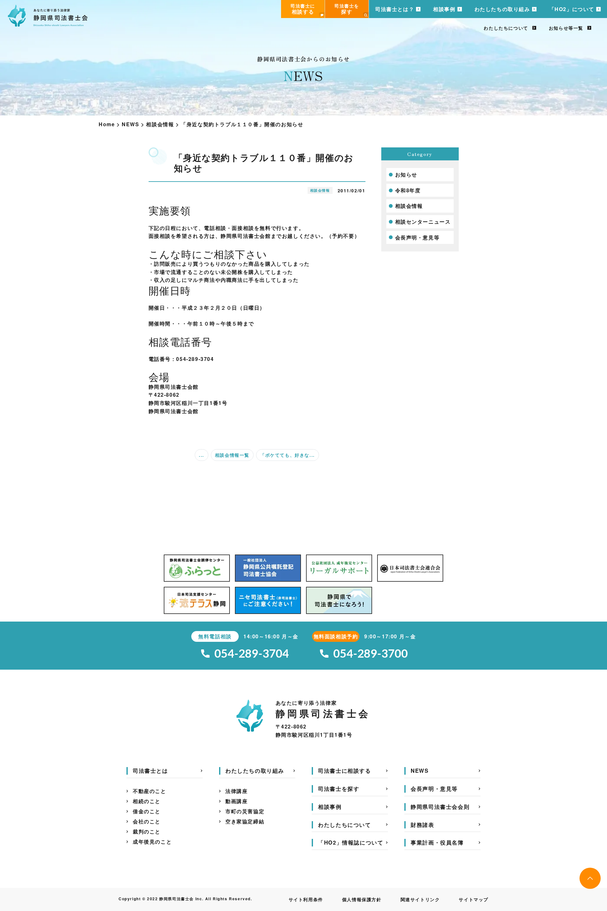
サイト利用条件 (306, 899)
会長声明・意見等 (417, 237)
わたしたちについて (506, 28)
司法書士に (303, 9)
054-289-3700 (370, 653)
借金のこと (147, 811)
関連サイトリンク (420, 899)
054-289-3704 (251, 653)
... (201, 455)
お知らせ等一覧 (566, 28)
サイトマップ (473, 899)
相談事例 (444, 9)
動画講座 (236, 801)
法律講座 (236, 791)
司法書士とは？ (394, 9)
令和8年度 (408, 190)
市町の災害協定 (244, 811)
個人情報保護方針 (362, 899)
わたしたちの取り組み (502, 9)
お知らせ (406, 174)
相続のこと (147, 801)
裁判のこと (147, 831)
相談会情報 (409, 205)
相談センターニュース (423, 221)
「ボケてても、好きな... (287, 455)
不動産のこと (149, 791)
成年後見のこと (152, 841)
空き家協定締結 (244, 821)
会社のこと (147, 821)
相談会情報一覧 (232, 455)
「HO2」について (571, 9)
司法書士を (346, 9)
